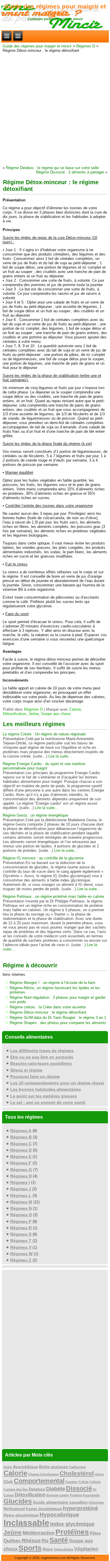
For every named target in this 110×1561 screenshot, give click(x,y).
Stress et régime (26, 1070)
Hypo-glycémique (21, 1515)
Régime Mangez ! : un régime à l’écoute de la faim (52, 982)
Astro (8, 1467)
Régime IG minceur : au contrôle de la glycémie (43, 858)
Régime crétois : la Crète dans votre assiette (48, 1007)
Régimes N (21, 1208)
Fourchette (91, 1495)
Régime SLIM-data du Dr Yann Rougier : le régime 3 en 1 (58, 1017)
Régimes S (20, 1234)
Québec (12, 1540)
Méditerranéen (39, 1532)
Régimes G (21, 1169)
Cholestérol (77, 1473)
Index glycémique (72, 1524)
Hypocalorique (59, 1515)
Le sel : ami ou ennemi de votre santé (47, 1102)
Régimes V (20, 1247)
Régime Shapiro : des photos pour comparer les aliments (58, 1023)
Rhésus (31, 1541)
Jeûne (33, 714)
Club (8, 1482)
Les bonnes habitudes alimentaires (45, 1089)
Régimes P (20, 1221)
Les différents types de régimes (42, 1050)
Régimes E (20, 1156)
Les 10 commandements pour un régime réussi (57, 1083)
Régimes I (20, 1182)
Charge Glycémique (43, 1474)
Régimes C (21, 1143)
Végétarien (86, 1548)
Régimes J (20, 1188)
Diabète (55, 1489)
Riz (45, 1540)
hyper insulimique (44, 1509)
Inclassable (26, 1523)
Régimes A (20, 1130)
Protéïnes (72, 1532)
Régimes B (21, 1137)
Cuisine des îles (16, 1489)
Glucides (18, 1501)
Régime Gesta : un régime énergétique (35, 815)
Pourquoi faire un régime (35, 1076)
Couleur (71, 1482)
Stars (48, 1549)
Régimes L (20, 1195)
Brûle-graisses (53, 1467)
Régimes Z (20, 1260)
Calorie (75, 709)
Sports (30, 1548)
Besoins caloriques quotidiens (41, 1063)
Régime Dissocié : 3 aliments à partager (70, 172)
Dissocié (79, 1488)
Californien (77, 1467)
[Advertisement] (55, 108)
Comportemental (39, 1480)
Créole (84, 1482)
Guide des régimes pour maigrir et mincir (55, 9)
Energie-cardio (57, 1495)
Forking (76, 1495)
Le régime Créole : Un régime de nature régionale (44, 734)
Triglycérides (63, 1549)
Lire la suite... (60, 756)
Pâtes (95, 1533)
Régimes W (21, 1253)
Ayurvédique (25, 1467)
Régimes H (21, 1176)
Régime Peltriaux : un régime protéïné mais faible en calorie (53, 896)
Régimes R (21, 1227)
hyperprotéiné (80, 1508)
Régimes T (20, 1240)
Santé (59, 1540)
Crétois (95, 1482)
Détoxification (14, 714)
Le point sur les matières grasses (43, 1096)
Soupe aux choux (56, 714)
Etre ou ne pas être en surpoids (41, 1057)
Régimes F (20, 1163)
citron (99, 1474)
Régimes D (85, 46)
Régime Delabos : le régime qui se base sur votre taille (52, 168)
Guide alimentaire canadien (60, 1502)
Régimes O (21, 1214)
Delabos (37, 1489)
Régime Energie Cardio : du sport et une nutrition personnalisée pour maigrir (44, 766)
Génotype (96, 1502)
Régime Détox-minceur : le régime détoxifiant (48, 1012)
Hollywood (14, 1509)
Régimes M (21, 1202)
